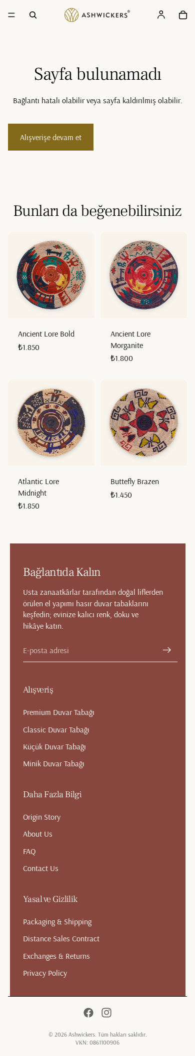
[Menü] (11, 14)
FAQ (29, 851)
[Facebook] (88, 1013)
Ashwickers (81, 1034)
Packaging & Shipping (57, 921)
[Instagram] (106, 1013)
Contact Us (40, 868)
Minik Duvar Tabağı (53, 764)
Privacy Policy (45, 973)
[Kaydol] (167, 650)
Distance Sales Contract (61, 938)
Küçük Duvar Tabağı (54, 746)
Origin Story (41, 817)
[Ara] (33, 15)
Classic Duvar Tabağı (56, 729)
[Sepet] (183, 15)
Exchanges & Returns (56, 956)
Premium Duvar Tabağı (58, 712)
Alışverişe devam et (51, 137)
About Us (37, 834)
